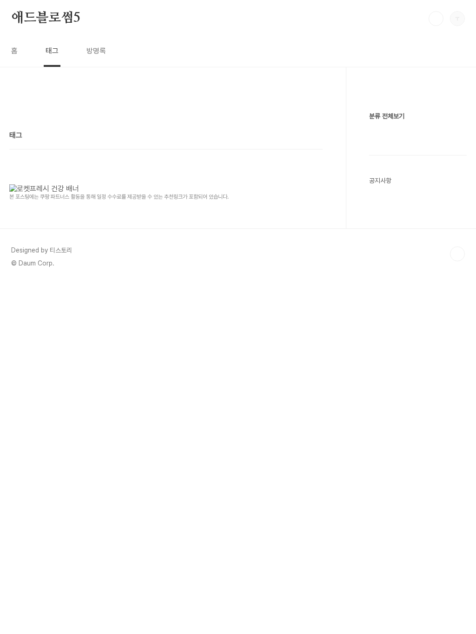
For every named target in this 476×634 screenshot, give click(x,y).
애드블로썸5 (45, 18)
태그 (52, 50)
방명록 (96, 50)
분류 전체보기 (386, 116)
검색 (436, 19)
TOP (457, 253)
